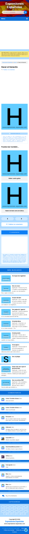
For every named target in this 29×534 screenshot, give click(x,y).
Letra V (14, 513)
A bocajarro (15, 345)
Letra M (25, 509)
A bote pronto (16, 333)
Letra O (7, 511)
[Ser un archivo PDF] (6, 385)
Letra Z (23, 513)
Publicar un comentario (9, 69)
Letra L (21, 509)
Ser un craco (16, 286)
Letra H (7, 509)
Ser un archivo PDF (18, 380)
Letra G (3, 509)
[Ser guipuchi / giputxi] (6, 314)
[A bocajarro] (6, 350)
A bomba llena (16, 321)
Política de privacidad (9, 530)
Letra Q (16, 511)
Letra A (3, 506)
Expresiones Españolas (14, 5)
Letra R (21, 511)
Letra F (25, 506)
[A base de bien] (6, 303)
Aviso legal (24, 528)
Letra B (7, 506)
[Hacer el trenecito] (14, 129)
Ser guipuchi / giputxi (18, 309)
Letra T (5, 513)
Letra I (12, 509)
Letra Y (19, 513)
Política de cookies (20, 530)
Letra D (16, 506)
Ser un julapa (16, 356)
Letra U (9, 513)
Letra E (21, 506)
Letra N (2, 511)
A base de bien (16, 297)
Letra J (16, 509)
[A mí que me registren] (6, 281)
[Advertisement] (14, 35)
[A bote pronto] (6, 338)
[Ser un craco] (6, 291)
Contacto (14, 532)
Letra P (12, 511)
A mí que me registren (19, 276)
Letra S (26, 511)
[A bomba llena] (6, 326)
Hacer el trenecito (9, 67)
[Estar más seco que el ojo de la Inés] (6, 372)
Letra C (12, 506)
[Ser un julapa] (6, 362)
